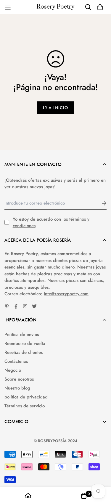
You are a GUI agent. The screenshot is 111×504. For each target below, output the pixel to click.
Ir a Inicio (55, 108)
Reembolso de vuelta (24, 343)
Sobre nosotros (19, 379)
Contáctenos (16, 361)
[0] (84, 496)
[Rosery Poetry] (55, 7)
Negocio (12, 370)
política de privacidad (26, 397)
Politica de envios (21, 334)
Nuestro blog (17, 388)
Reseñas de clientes (23, 352)
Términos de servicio (24, 406)
